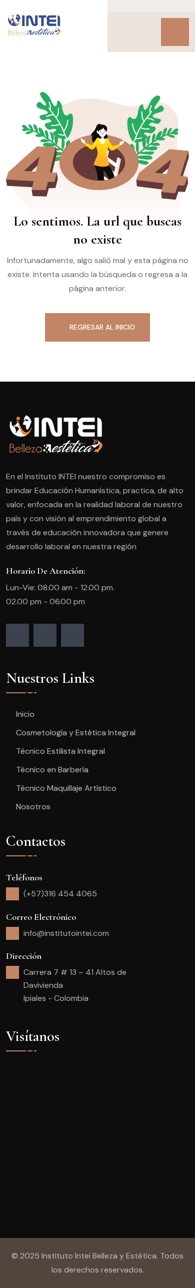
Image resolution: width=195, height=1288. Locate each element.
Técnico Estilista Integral (60, 751)
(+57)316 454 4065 (60, 893)
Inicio (25, 714)
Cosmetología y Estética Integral (76, 732)
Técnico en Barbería (52, 769)
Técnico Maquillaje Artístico (66, 788)
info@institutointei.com (66, 933)
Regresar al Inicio (102, 327)
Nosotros (33, 806)
